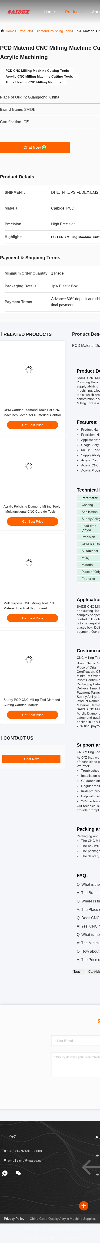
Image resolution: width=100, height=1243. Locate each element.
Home (49, 12)
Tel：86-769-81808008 (24, 1151)
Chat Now (32, 147)
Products (73, 12)
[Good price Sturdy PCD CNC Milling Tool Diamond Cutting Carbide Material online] (32, 663)
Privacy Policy (14, 1218)
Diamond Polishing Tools (54, 31)
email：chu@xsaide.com (25, 1160)
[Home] (18, 11)
